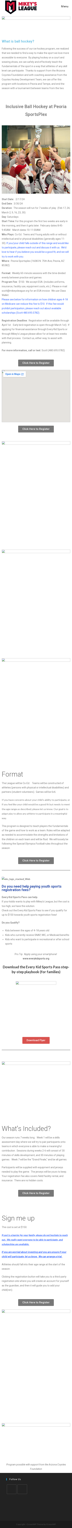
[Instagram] (22, 1489)
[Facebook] (11, 1489)
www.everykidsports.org (36, 958)
